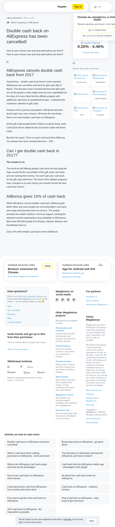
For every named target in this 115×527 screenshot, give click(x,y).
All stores (11, 314)
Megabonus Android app (73, 273)
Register (62, 6)
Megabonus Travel (64, 395)
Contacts (90, 394)
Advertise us (91, 297)
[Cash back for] (81, 94)
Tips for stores (92, 300)
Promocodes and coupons (64, 329)
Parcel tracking (63, 346)
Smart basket (62, 377)
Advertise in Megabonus (96, 304)
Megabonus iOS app (71, 277)
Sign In (77, 6)
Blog (9, 318)
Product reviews (63, 361)
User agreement (93, 418)
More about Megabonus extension (23, 276)
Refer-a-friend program (17, 349)
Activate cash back (90, 52)
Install (47, 266)
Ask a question (29, 296)
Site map (90, 405)
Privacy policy (92, 422)
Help (9, 306)
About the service (93, 390)
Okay (91, 521)
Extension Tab (62, 410)
